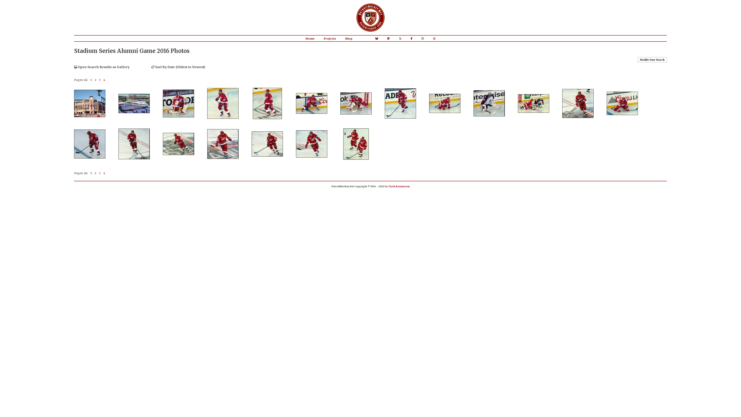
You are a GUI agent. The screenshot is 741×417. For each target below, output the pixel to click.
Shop (348, 38)
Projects (330, 38)
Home (310, 38)
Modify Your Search (652, 59)
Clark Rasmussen (399, 186)
